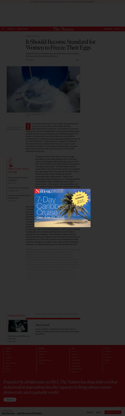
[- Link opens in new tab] (62, 208)
